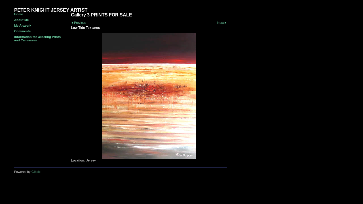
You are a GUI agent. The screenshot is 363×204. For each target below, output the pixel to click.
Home (18, 14)
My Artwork (22, 25)
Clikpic (36, 171)
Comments (22, 31)
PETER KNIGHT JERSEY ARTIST (50, 10)
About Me (21, 20)
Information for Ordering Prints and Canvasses (37, 38)
